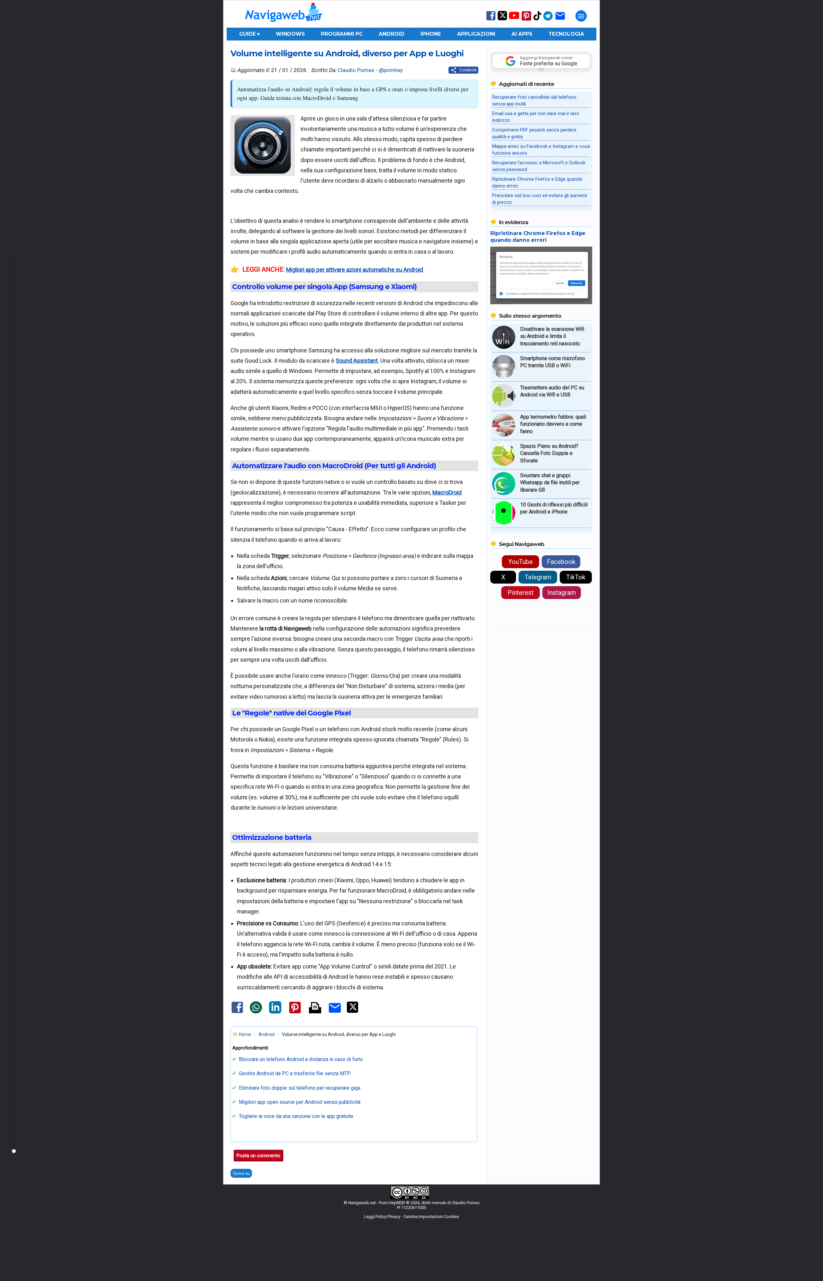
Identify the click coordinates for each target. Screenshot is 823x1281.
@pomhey (391, 70)
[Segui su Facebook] (490, 19)
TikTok (575, 577)
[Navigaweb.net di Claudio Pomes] (283, 25)
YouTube (520, 562)
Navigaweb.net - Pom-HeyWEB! (376, 1202)
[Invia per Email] (335, 1013)
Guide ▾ (249, 34)
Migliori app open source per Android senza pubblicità (299, 1102)
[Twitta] (352, 1011)
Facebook (561, 562)
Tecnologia (566, 34)
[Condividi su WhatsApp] (256, 1012)
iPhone (431, 34)
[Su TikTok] (537, 19)
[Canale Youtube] (514, 17)
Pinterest (521, 592)
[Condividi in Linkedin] (275, 1012)
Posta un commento (258, 1155)
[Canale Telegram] (548, 20)
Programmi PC (342, 34)
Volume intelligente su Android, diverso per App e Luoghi (347, 53)
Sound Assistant (357, 360)
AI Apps (521, 34)
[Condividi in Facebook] (237, 1012)
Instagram (561, 592)
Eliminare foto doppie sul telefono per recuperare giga (299, 1088)
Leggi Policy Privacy (382, 1216)
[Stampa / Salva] (315, 1008)
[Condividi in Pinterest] (295, 1013)
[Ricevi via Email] (560, 20)
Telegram (538, 577)
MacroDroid (447, 492)
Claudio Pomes (356, 70)
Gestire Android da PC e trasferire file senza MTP (295, 1073)
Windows (290, 34)
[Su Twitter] (502, 18)
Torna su (241, 1173)
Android (391, 34)
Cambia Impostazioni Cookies (431, 1216)
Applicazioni (476, 34)
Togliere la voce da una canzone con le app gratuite (296, 1116)
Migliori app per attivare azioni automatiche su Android (354, 269)
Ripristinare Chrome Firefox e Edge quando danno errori (537, 236)
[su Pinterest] (526, 20)
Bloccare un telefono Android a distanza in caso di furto (301, 1059)
